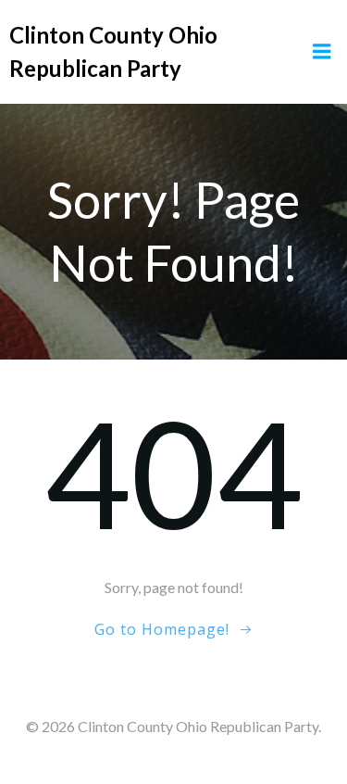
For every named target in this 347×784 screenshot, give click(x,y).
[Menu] (322, 52)
